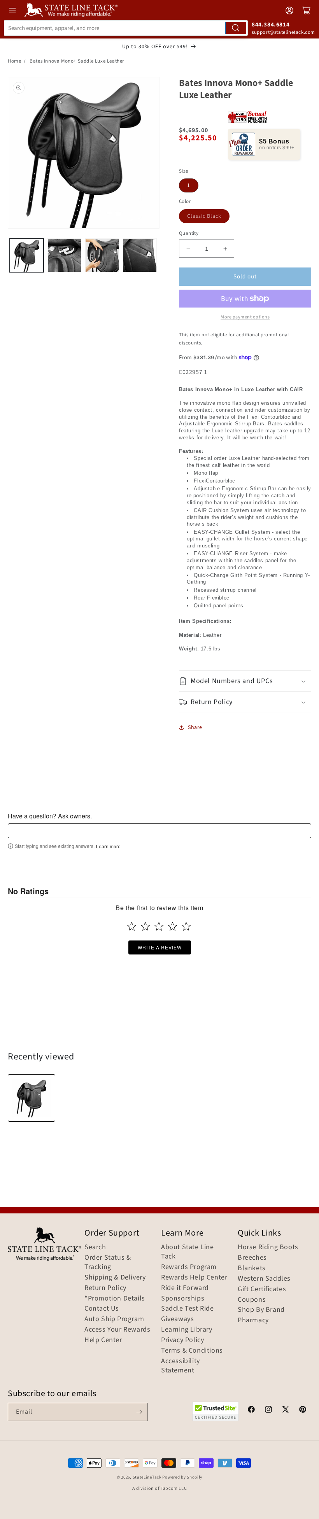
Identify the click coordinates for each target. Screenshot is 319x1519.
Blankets (252, 1268)
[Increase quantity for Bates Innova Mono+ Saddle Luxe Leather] (225, 248)
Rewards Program (189, 1267)
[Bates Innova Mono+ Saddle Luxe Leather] (31, 1098)
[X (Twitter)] (285, 1410)
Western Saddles (264, 1278)
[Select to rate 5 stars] (186, 926)
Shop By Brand (261, 1309)
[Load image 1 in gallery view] (27, 255)
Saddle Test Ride (187, 1308)
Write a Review (160, 947)
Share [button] (195, 727)
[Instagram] (268, 1410)
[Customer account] (289, 10)
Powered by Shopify (182, 1477)
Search (95, 1247)
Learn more (108, 846)
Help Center (103, 1340)
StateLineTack (147, 1477)
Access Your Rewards (117, 1329)
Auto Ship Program (114, 1319)
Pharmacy (253, 1320)
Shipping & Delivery (114, 1277)
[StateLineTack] (71, 10)
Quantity (188, 233)
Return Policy (105, 1288)
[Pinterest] (302, 1410)
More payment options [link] (245, 317)
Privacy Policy (182, 1340)
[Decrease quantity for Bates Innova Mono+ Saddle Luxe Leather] (188, 248)
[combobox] (126, 28)
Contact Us (101, 1308)
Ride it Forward (185, 1288)
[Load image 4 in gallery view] (140, 255)
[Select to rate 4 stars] (173, 926)
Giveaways (177, 1319)
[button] (245, 681)
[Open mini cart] (306, 10)
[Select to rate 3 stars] (159, 926)
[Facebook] (251, 1410)
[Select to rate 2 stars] (145, 926)
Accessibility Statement (180, 1365)
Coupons (252, 1299)
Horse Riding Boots (268, 1247)
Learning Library (186, 1329)
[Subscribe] (138, 1412)
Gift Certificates (262, 1289)
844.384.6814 (270, 25)
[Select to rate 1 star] (132, 926)
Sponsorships (182, 1298)
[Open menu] (12, 10)
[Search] (235, 28)
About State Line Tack (187, 1252)
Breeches (252, 1257)
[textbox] (159, 830)
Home (14, 61)
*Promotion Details (114, 1298)
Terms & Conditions (192, 1350)
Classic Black (204, 216)
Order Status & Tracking (107, 1262)
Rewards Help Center (194, 1277)
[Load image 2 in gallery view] (64, 255)
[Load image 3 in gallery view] (102, 255)
